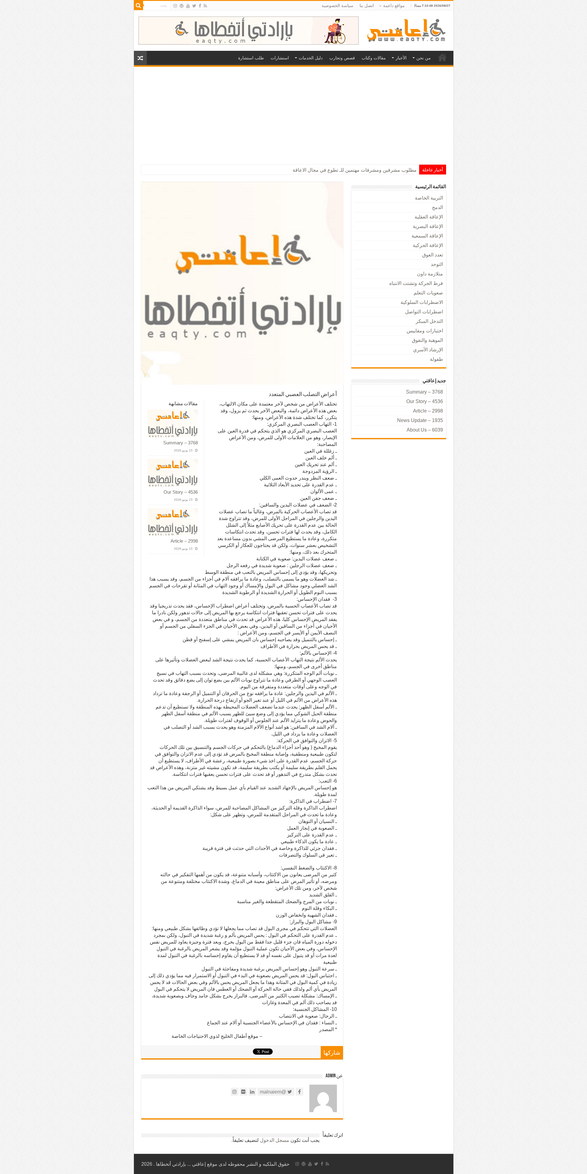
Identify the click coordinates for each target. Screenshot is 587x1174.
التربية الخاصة (429, 197)
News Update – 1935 (420, 420)
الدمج (437, 207)
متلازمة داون (430, 273)
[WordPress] (181, 5)
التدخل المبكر (429, 321)
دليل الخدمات (311, 57)
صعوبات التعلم (428, 292)
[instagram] (175, 5)
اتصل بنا (367, 5)
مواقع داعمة (394, 5)
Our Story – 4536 (181, 492)
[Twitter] (194, 5)
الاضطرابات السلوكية (422, 302)
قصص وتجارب (342, 57)
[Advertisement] (293, 112)
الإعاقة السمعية (427, 235)
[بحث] (138, 5)
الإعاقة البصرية (428, 226)
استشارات (280, 57)
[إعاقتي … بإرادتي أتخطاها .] (407, 29)
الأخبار (401, 57)
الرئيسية (442, 57)
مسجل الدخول (274, 1140)
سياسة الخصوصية (337, 5)
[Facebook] (200, 5)
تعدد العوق (432, 254)
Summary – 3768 (180, 442)
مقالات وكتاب (374, 57)
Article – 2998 (184, 541)
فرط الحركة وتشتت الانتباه (416, 283)
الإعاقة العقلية (429, 216)
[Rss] (205, 5)
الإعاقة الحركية (428, 245)
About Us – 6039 (425, 429)
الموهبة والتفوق (427, 340)
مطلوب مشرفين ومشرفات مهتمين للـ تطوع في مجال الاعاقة (355, 170)
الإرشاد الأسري (428, 349)
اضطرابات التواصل (424, 311)
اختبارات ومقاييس (425, 330)
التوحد (437, 264)
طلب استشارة (251, 57)
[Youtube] (188, 5)
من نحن (423, 57)
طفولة (436, 359)
